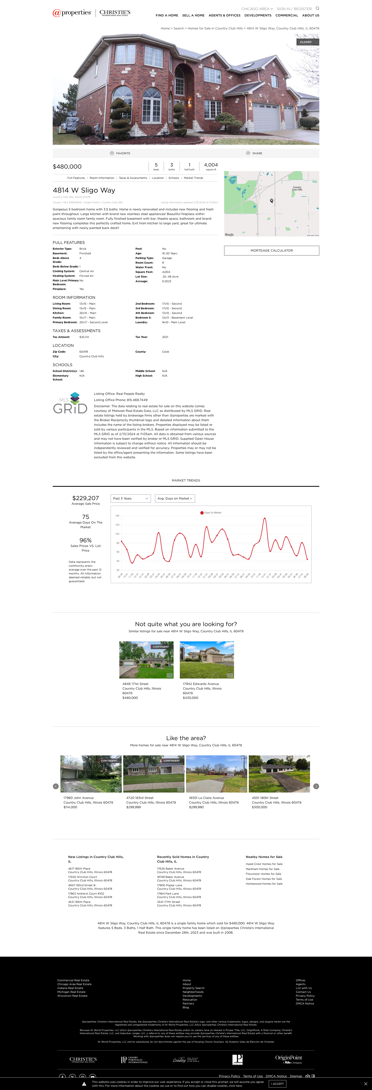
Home (187, 980)
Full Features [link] (76, 177)
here (239, 1085)
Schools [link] (174, 177)
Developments (258, 15)
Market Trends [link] (193, 177)
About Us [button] (310, 15)
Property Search (194, 988)
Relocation (190, 999)
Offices (300, 980)
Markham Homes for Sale (262, 869)
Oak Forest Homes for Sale (264, 878)
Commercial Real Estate (73, 980)
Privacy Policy (305, 995)
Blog (186, 1007)
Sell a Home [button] (193, 15)
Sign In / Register (294, 9)
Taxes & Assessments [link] (133, 177)
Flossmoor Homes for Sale (263, 873)
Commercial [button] (287, 15)
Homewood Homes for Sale (264, 883)
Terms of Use (304, 999)
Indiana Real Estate (70, 988)
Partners (188, 1003)
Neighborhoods (193, 991)
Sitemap (296, 1076)
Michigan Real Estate (71, 991)
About (187, 984)
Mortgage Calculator (272, 250)
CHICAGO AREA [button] (255, 9)
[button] (271, 203)
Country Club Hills (112, 202)
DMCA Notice (305, 1003)
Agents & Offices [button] (224, 15)
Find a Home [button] (167, 15)
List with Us (304, 988)
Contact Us (303, 991)
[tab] (186, 481)
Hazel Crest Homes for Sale (264, 863)
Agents (301, 984)
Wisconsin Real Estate (72, 995)
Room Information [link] (102, 177)
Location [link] (158, 177)
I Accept (277, 1083)
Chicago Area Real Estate (74, 984)
